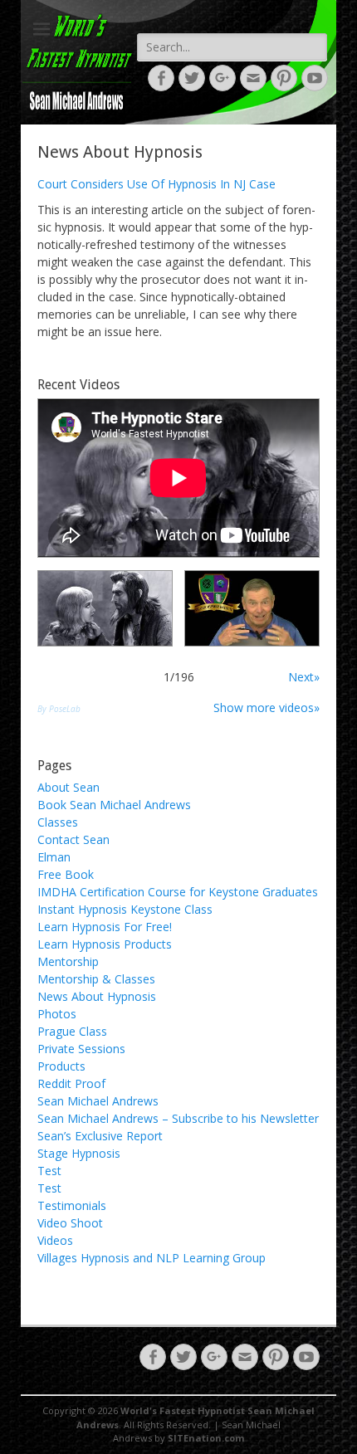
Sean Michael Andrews (98, 1101)
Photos (56, 1014)
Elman (54, 857)
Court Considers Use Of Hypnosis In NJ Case (156, 184)
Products (61, 1066)
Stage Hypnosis (78, 1153)
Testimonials (71, 1205)
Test (49, 1170)
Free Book (65, 874)
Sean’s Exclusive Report (100, 1136)
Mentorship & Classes (96, 979)
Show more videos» (266, 707)
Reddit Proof (71, 1083)
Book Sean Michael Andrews (114, 804)
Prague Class (72, 1031)
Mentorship (68, 961)
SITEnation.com (206, 1438)
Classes (57, 822)
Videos (55, 1240)
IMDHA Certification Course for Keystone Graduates (177, 892)
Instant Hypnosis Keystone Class (125, 909)
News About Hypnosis (96, 996)
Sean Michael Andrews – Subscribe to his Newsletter (178, 1118)
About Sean (68, 787)
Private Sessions (81, 1048)
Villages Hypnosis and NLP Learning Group (151, 1258)
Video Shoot (70, 1223)
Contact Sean (73, 839)
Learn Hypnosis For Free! (104, 926)
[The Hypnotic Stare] (105, 608)
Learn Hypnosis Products (104, 944)
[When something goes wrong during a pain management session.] (252, 608)
